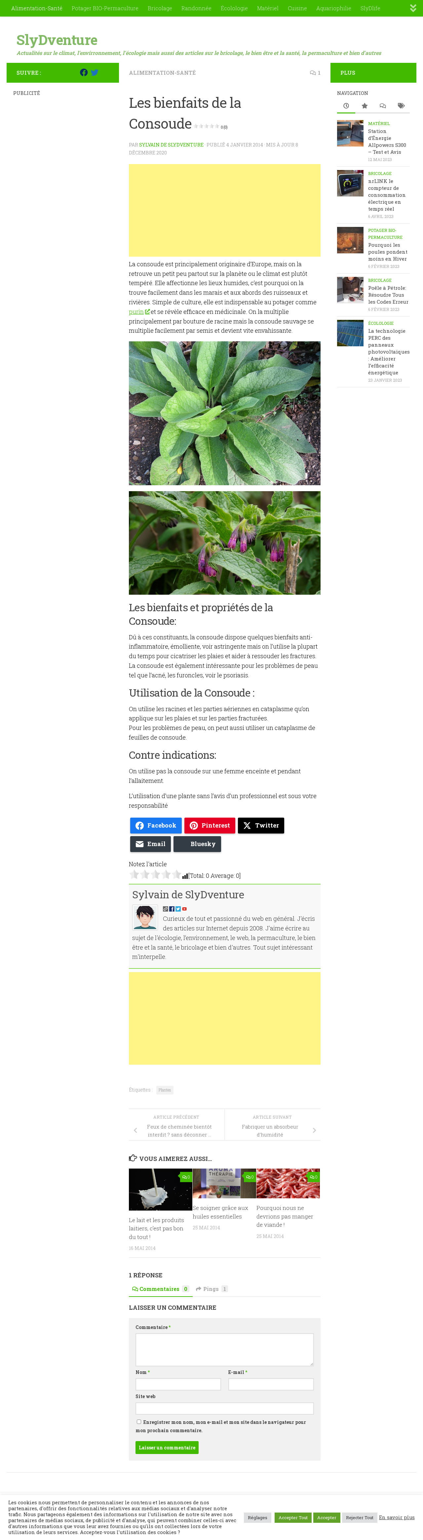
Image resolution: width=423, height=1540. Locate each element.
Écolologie (234, 8)
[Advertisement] (225, 210)
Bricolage (160, 8)
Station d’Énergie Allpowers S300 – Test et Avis (387, 141)
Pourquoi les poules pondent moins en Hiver (387, 251)
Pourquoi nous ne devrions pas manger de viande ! (284, 1216)
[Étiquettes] (401, 106)
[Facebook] (84, 72)
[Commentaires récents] (382, 106)
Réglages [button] (257, 1517)
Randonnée (196, 8)
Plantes (165, 1089)
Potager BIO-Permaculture (105, 8)
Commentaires (163, 1288)
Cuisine (297, 8)
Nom (142, 1372)
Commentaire (153, 1327)
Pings (214, 1288)
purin (136, 312)
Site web (145, 1396)
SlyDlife (370, 8)
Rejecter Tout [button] (359, 1517)
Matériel (268, 8)
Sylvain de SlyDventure (171, 145)
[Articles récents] (346, 106)
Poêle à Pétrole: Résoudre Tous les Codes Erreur (388, 294)
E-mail (237, 1372)
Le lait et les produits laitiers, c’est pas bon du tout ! (156, 1228)
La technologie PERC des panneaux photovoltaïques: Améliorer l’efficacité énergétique (389, 351)
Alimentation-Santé (36, 8)
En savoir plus (397, 1517)
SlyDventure (57, 39)
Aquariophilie (333, 8)
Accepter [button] (326, 1517)
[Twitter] (94, 72)
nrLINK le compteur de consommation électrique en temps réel (387, 195)
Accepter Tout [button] (293, 1517)
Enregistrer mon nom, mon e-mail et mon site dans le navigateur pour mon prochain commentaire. (220, 1426)
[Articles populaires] (364, 106)
